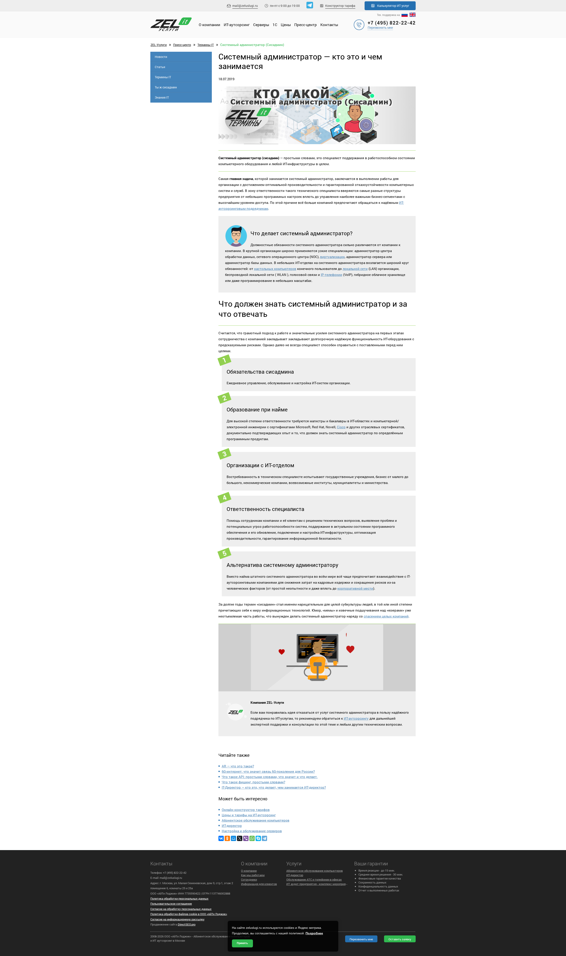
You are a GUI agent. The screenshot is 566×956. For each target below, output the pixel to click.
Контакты (329, 24)
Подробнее (314, 933)
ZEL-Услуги (159, 45)
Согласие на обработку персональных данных (181, 909)
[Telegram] (264, 838)
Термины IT (205, 45)
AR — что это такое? (238, 766)
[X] (239, 838)
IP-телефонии (331, 274)
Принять (242, 943)
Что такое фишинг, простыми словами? (253, 782)
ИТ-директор (232, 825)
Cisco (341, 427)
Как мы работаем (253, 875)
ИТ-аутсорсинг (237, 24)
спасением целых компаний (386, 616)
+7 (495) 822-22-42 (392, 22)
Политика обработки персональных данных (179, 899)
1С (275, 24)
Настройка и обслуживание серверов (252, 831)
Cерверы (261, 24)
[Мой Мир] (233, 838)
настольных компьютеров (275, 268)
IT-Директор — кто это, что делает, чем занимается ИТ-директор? (274, 787)
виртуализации (332, 256)
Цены (286, 24)
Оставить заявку (399, 939)
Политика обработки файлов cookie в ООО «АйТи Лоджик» (188, 914)
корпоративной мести (355, 588)
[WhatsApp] (252, 838)
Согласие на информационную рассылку (177, 919)
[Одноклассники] (227, 838)
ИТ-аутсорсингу (356, 718)
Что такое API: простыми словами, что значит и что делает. (270, 776)
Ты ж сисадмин (166, 87)
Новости (161, 57)
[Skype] (258, 838)
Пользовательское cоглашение (171, 904)
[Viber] (246, 838)
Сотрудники (249, 879)
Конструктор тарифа (340, 6)
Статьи (160, 67)
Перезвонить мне (380, 27)
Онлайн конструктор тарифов (246, 809)
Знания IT (162, 97)
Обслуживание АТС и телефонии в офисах (314, 879)
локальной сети (355, 268)
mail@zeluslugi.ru (245, 6)
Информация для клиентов (259, 884)
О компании (209, 24)
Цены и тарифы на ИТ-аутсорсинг (249, 815)
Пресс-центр (305, 24)
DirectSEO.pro (186, 924)
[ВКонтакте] (221, 838)
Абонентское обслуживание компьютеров (255, 820)
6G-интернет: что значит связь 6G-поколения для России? (268, 771)
